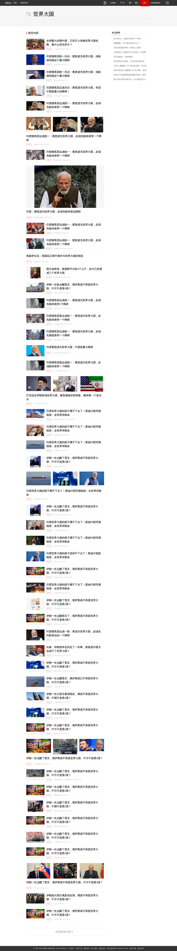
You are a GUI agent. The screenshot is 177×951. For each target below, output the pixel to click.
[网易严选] (122, 3)
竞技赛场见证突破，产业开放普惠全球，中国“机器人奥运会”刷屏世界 (132, 61)
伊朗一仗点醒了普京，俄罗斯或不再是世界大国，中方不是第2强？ (64, 758)
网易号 (49, 49)
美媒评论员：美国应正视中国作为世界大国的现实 (54, 255)
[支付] (130, 3)
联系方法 (79, 948)
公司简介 (71, 948)
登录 (144, 3)
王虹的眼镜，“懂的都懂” (123, 57)
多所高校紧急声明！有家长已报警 (127, 48)
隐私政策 (102, 948)
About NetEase (61, 948)
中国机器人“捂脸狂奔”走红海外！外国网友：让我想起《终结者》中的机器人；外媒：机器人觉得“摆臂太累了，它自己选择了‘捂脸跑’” (132, 52)
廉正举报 (133, 948)
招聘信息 (86, 948)
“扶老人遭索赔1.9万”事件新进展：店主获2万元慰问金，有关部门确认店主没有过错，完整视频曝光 (132, 66)
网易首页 (8, 3)
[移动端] (105, 3)
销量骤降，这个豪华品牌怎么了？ (127, 43)
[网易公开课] (113, 3)
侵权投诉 (141, 948)
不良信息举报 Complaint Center (117, 948)
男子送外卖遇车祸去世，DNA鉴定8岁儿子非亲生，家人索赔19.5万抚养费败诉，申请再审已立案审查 (132, 79)
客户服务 (94, 948)
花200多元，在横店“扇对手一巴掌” (127, 39)
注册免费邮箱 (155, 3)
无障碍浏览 (24, 3)
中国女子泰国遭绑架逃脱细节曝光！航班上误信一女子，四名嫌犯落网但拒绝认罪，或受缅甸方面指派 (132, 75)
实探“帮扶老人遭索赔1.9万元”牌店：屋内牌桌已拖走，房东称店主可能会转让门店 (132, 70)
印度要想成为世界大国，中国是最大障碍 (69, 347)
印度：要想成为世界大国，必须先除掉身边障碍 (53, 211)
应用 (15, 3)
